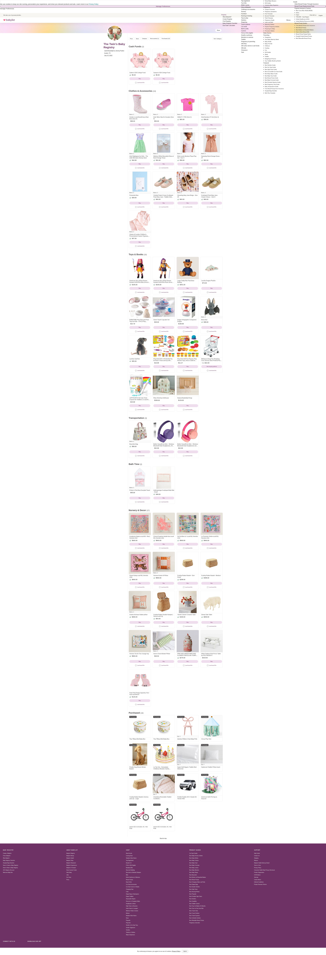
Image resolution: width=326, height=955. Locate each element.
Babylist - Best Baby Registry (9, 20)
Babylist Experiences (71, 865)
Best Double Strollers (194, 886)
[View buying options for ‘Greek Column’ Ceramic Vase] (188, 602)
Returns (256, 860)
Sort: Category (217, 38)
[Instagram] (8, 945)
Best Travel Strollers (194, 913)
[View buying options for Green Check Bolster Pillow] (164, 641)
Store (137, 38)
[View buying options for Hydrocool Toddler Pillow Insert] (212, 754)
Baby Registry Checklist (9, 860)
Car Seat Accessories (131, 884)
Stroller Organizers (130, 927)
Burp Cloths (129, 882)
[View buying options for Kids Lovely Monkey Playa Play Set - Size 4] (188, 144)
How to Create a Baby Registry (10, 865)
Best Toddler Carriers (194, 903)
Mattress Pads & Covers (132, 910)
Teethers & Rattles (130, 932)
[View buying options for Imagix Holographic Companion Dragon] (188, 307)
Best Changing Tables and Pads (197, 882)
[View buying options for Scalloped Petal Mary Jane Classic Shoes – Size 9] (212, 183)
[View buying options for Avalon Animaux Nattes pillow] (140, 602)
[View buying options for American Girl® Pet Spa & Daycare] (212, 784)
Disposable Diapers (130, 898)
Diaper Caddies (129, 896)
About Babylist (72, 850)
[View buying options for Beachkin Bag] (140, 431)
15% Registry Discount (8, 870)
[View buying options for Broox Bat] (212, 307)
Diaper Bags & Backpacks (132, 894)
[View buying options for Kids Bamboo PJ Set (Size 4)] (212, 104)
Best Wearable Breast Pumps (196, 920)
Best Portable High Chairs (195, 896)
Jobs (67, 875)
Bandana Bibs (129, 867)
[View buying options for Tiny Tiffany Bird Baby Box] (140, 726)
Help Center (257, 853)
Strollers (128, 930)
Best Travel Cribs (193, 910)
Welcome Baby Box (8, 872)
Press (67, 879)
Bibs (127, 875)
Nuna (127, 918)
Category (144, 38)
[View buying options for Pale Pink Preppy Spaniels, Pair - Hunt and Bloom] (140, 680)
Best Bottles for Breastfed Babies (197, 877)
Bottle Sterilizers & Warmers (133, 877)
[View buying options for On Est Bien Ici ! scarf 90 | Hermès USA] (188, 524)
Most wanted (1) (154, 38)
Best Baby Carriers (194, 860)
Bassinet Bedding (130, 870)
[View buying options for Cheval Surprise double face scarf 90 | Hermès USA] (164, 524)
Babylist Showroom (71, 863)
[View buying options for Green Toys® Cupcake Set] (164, 307)
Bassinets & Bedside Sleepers (133, 872)
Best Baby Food (193, 863)
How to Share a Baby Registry (10, 867)
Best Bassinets (193, 875)
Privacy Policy (93, 4)
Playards (128, 920)
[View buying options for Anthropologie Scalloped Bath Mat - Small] (164, 478)
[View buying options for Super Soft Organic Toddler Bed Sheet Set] (188, 754)
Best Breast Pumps (194, 879)
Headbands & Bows (131, 903)
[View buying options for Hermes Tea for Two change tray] (140, 641)
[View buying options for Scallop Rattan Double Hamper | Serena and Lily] (164, 602)
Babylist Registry (70, 853)
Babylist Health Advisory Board (261, 863)
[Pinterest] (16, 945)
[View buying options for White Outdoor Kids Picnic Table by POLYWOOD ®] (212, 641)
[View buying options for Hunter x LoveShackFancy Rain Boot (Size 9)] (140, 104)
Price (131, 38)
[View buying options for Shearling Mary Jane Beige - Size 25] (188, 183)
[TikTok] (4, 945)
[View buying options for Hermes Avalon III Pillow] (164, 563)
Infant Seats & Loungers (132, 908)
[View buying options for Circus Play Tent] (212, 726)
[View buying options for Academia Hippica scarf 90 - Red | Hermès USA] (140, 524)
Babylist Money (70, 855)
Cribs (127, 891)
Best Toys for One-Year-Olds (196, 908)
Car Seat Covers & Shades (132, 886)
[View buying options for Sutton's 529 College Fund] (140, 60)
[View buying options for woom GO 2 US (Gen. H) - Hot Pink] (140, 814)
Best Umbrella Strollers (195, 918)
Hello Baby (69, 872)
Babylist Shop (69, 860)
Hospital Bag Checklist (8, 863)
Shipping (256, 858)
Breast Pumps (129, 879)
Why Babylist (6, 858)
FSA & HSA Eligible (131, 865)
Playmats (128, 922)
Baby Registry (8, 850)
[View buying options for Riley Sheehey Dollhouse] (164, 385)
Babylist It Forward (71, 867)
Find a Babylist (6, 855)
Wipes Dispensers (130, 934)
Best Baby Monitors (194, 870)
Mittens (128, 913)
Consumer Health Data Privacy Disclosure (264, 870)
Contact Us (257, 855)
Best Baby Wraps (193, 872)
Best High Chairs (193, 889)
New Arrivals (129, 853)
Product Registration (259, 872)
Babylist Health (70, 858)
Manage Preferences (163, 6)
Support (257, 850)
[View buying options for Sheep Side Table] (212, 602)
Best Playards (192, 894)
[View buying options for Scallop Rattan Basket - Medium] (212, 563)
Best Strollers (192, 898)
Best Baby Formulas (194, 865)
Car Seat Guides (193, 853)
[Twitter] (19, 945)
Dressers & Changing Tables (133, 901)
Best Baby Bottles (193, 858)
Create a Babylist (7, 853)
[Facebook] (12, 945)
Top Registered (129, 860)
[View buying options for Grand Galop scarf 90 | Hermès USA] (140, 563)
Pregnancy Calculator (194, 922)
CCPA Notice (257, 875)
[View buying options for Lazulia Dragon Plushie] (212, 268)
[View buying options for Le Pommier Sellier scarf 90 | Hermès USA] (212, 524)
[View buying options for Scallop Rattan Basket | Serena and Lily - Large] (140, 784)
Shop (128, 850)
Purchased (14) (166, 38)
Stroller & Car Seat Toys (132, 925)
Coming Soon (129, 855)
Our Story (68, 877)
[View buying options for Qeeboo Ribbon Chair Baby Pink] (188, 726)
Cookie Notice (257, 879)
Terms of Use (257, 865)
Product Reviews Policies (260, 884)
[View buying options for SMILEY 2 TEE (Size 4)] (188, 104)
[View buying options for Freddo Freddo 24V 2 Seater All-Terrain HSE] (188, 784)
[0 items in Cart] (322, 20)
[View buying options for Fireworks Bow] (140, 183)
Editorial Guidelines (259, 882)
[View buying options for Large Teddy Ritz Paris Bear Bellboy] (188, 268)
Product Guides (195, 850)
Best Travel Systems (194, 915)
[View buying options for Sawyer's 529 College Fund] (164, 60)
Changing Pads (129, 889)
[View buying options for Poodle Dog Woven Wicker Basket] (140, 754)
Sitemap (256, 877)
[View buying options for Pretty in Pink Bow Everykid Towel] (140, 478)
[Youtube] (23, 945)
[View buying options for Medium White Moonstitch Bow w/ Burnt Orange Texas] (164, 144)
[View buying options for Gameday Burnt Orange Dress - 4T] (212, 144)
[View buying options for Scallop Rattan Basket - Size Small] (188, 563)
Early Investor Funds (71, 870)
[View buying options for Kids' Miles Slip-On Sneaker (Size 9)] (164, 104)
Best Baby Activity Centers (196, 855)
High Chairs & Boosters (132, 906)
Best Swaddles (193, 901)
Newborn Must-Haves (131, 858)
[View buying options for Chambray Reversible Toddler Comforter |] (164, 784)
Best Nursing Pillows (194, 891)
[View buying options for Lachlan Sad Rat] (140, 346)
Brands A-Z (129, 863)
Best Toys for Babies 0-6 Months (197, 906)
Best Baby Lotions (193, 867)
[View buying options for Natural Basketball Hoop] (188, 385)
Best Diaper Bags (193, 884)
